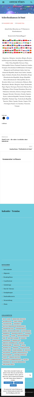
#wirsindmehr (8, 269)
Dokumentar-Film (8, 328)
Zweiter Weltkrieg (8, 364)
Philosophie (6, 352)
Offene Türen (7, 350)
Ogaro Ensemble (18, 350)
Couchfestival (8, 281)
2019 (4, 318)
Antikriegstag (7, 321)
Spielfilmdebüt (7, 354)
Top (29, 379)
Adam (8, 318)
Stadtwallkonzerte (9, 296)
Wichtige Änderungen (18, 361)
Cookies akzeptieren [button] (8, 382)
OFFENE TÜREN (17, 2)
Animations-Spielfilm (18, 318)
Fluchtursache (26, 330)
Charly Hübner (18, 321)
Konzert (23, 338)
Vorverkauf (6, 361)
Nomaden (15, 347)
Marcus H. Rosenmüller (10, 342)
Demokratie (17, 323)
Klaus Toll (21, 23)
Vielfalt (25, 359)
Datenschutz (13, 385)
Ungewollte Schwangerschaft (12, 359)
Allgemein (7, 273)
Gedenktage (7, 285)
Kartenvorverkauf (23, 335)
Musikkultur (7, 347)
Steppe (5, 357)
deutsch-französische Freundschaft (14, 326)
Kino (4, 338)
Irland (13, 335)
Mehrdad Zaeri (7, 345)
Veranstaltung (8, 300)
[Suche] (29, 2)
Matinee (21, 342)
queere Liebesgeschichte (19, 352)
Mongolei (17, 345)
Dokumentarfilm (20, 328)
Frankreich (6, 333)
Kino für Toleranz (9, 289)
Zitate (5, 304)
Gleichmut (6, 335)
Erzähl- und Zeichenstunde (11, 330)
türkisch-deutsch (14, 357)
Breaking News (8, 277)
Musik (23, 345)
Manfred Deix (16, 340)
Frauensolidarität (17, 333)
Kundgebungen (8, 292)
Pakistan (27, 350)
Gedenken (28, 333)
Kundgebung (6, 340)
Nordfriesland (24, 347)
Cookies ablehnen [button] (18, 382)
